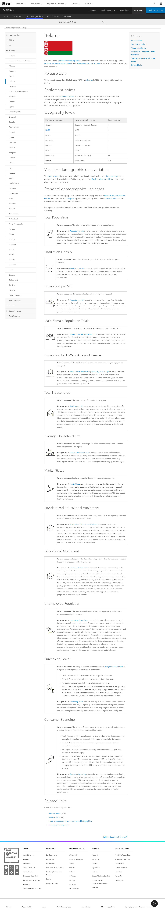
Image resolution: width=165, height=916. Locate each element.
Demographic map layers (59, 825)
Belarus (12, 81)
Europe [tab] (12, 51)
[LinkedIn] (17, 867)
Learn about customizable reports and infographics (70, 821)
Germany (12, 142)
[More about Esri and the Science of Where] (11, 856)
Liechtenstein (14, 183)
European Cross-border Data (20, 61)
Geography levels (138, 48)
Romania (12, 244)
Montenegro (14, 214)
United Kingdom (15, 295)
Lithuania (12, 188)
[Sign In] (161, 3)
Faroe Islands (14, 127)
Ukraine (12, 290)
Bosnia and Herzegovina (18, 91)
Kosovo (12, 173)
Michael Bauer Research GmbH (58, 64)
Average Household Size (79, 453)
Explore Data (107, 10)
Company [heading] (95, 849)
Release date (136, 40)
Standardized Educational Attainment (84, 524)
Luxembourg (14, 193)
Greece (12, 147)
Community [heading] (50, 849)
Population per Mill (77, 300)
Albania (12, 66)
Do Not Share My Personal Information (139, 907)
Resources (138, 10)
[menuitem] (32, 855)
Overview (92, 10)
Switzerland (13, 280)
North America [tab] (15, 300)
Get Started (17, 16)
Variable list (53, 817)
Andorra (12, 71)
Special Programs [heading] (122, 849)
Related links (111, 198)
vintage (89, 80)
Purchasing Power (76, 702)
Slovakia (12, 260)
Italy (10, 168)
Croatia (12, 102)
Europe (24, 28)
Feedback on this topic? (116, 837)
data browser (54, 176)
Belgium (12, 86)
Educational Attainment (78, 568)
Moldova (12, 204)
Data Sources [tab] (14, 316)
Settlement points (138, 44)
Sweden (12, 275)
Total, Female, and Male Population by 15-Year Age (89, 372)
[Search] (154, 3)
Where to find (88, 64)
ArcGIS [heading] (26, 849)
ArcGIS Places (53, 16)
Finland (12, 132)
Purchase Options (155, 10)
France (11, 137)
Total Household (76, 406)
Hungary (12, 153)
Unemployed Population (79, 620)
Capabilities (124, 10)
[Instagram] (11, 872)
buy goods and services (114, 667)
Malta (11, 199)
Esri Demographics (34, 16)
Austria (11, 76)
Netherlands (13, 219)
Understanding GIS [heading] (76, 849)
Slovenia (12, 265)
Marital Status (75, 484)
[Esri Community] (6, 872)
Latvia (11, 178)
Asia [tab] (10, 45)
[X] (11, 867)
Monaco (12, 209)
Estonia (12, 122)
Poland (11, 234)
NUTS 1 (48, 130)
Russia (11, 249)
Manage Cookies (107, 907)
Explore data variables (102, 179)
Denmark (12, 117)
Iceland (12, 158)
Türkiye (12, 285)
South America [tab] (15, 311)
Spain (11, 270)
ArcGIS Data (8, 10)
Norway (12, 229)
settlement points (66, 96)
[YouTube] (17, 872)
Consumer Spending (78, 774)
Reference (66, 16)
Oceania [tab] (12, 306)
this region (69, 198)
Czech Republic (15, 112)
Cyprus (11, 107)
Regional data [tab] (14, 35)
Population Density (76, 269)
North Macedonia (16, 224)
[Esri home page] (7, 3)
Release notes (55, 814)
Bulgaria (12, 97)
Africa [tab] (11, 40)
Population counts (77, 231)
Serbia (11, 255)
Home (5, 16)
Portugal (12, 239)
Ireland (11, 163)
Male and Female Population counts (83, 334)
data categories (112, 176)
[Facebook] (6, 867)
